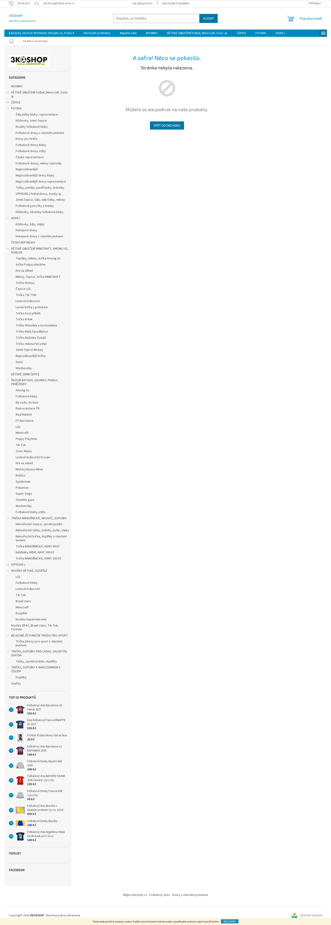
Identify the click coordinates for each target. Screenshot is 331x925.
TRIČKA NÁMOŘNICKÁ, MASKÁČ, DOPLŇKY (39, 518)
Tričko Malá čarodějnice (32, 331)
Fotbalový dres (159, 895)
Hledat (208, 18)
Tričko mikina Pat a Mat (31, 344)
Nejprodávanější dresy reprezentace (41, 181)
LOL (18, 427)
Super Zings (24, 493)
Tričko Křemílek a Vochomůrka (36, 325)
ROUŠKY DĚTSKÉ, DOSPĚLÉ (29, 571)
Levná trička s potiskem (32, 307)
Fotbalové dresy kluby (31, 145)
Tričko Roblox (25, 283)
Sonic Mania (24, 451)
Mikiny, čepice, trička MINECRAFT (38, 277)
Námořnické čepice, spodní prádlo (39, 524)
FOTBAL (16, 108)
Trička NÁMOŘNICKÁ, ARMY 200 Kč (38, 558)
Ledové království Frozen (33, 457)
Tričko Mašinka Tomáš (31, 338)
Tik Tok (21, 445)
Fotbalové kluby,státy (30, 512)
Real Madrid (24, 414)
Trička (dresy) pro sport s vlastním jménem (39, 643)
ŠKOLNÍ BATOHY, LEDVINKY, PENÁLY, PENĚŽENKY (34, 382)
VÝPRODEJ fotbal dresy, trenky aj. (38, 194)
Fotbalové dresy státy (31, 151)
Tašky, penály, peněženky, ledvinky (40, 188)
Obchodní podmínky (176, 4)
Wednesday (24, 368)
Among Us (22, 390)
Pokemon (22, 488)
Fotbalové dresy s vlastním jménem (40, 133)
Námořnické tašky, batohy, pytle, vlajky (42, 530)
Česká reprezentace (30, 157)
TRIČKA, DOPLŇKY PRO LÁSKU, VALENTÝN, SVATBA (39, 653)
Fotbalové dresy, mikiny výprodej (38, 163)
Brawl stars (23, 601)
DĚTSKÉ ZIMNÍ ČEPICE (25, 374)
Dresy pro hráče (27, 139)
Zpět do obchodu (167, 125)
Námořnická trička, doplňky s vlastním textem (41, 538)
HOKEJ (15, 218)
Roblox (20, 475)
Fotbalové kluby (27, 396)
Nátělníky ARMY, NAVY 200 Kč (35, 552)
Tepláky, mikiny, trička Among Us (38, 258)
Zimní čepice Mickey (29, 350)
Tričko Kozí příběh (28, 313)
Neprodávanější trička (30, 356)
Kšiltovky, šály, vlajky (30, 224)
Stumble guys (25, 500)
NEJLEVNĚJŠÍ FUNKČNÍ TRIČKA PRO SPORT (39, 635)
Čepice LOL (23, 289)
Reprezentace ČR (28, 408)
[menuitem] (41, 33)
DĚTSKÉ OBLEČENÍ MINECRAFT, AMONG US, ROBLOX (39, 250)
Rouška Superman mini (31, 619)
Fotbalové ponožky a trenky (35, 206)
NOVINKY (17, 86)
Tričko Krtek (24, 319)
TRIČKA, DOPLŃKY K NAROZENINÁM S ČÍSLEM (36, 669)
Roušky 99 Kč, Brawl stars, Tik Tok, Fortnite (35, 627)
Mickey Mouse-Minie (29, 469)
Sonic (19, 362)
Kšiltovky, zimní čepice (31, 120)
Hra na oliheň (24, 270)
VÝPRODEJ (18, 564)
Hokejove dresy (26, 230)
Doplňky (21, 677)
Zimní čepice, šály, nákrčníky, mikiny (40, 200)
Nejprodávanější (27, 169)
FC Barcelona (24, 421)
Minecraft (22, 433)
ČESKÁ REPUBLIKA (23, 242)
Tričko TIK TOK (26, 295)
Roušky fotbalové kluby (32, 127)
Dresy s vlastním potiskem (190, 895)
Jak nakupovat (142, 4)
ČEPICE (15, 102)
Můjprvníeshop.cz (135, 895)
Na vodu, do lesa (27, 402)
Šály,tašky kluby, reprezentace (37, 114)
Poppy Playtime (26, 439)
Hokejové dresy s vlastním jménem (39, 236)
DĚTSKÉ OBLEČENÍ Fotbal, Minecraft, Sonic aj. (39, 94)
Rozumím (229, 921)
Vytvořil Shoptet (311, 915)
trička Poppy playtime (30, 264)
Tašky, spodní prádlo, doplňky (36, 661)
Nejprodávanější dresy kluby (35, 175)
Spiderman (23, 481)
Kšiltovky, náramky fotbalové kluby (39, 212)
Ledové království (28, 301)
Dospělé (21, 613)
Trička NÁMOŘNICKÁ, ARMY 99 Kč (38, 546)
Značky (16, 683)
